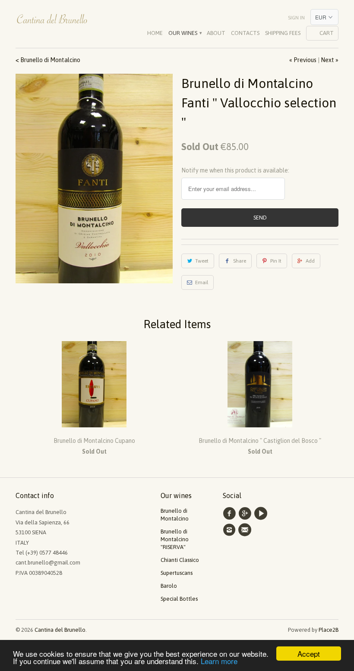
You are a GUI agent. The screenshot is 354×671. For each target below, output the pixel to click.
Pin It (275, 261)
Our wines (184, 33)
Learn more (219, 660)
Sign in (296, 18)
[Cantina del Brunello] (53, 21)
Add (310, 261)
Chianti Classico (180, 560)
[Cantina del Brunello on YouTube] (262, 513)
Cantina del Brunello (60, 630)
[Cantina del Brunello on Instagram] (230, 530)
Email (201, 282)
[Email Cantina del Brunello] (246, 530)
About (216, 33)
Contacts (245, 33)
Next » (329, 59)
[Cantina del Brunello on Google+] (246, 513)
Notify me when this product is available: (235, 170)
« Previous (302, 59)
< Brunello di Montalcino (48, 59)
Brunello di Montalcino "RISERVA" (175, 539)
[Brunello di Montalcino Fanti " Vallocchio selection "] (94, 178)
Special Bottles (179, 599)
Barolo (169, 586)
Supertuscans (177, 573)
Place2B (328, 630)
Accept (308, 653)
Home (155, 33)
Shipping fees (282, 33)
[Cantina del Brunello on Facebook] (230, 513)
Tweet (202, 261)
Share (239, 261)
